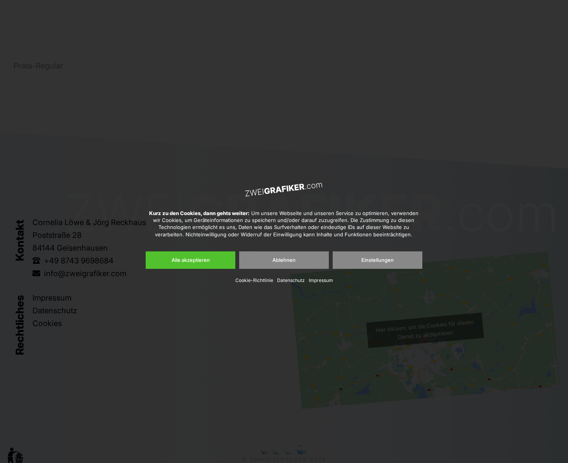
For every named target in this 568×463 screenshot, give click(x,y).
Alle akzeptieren (191, 260)
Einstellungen (377, 260)
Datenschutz (291, 280)
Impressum (321, 280)
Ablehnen (284, 260)
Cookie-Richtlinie (254, 280)
